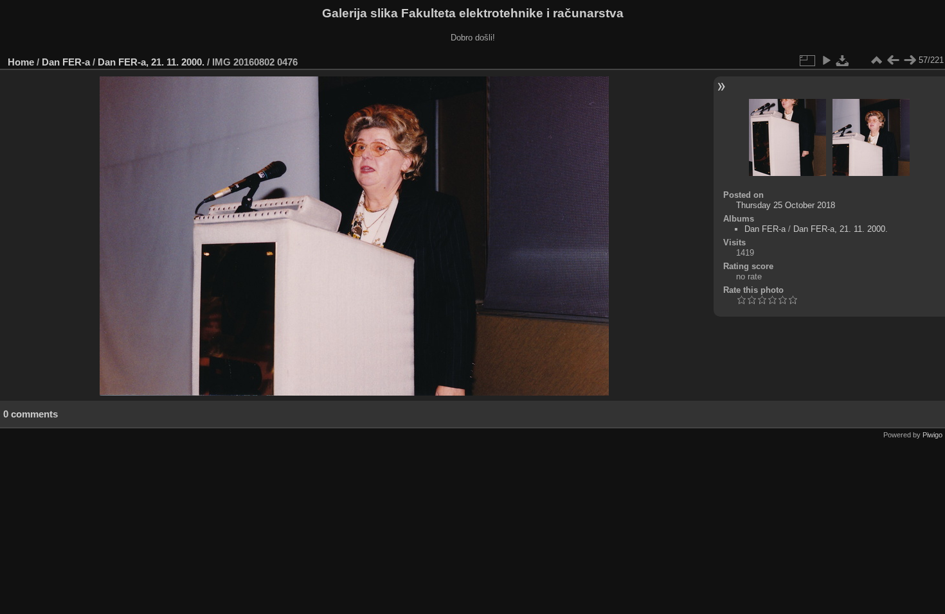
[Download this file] (842, 60)
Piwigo (932, 435)
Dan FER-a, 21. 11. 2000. (151, 62)
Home (21, 62)
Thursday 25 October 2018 (785, 205)
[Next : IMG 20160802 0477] (909, 60)
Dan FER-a (66, 62)
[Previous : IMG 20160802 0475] (893, 60)
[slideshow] (826, 60)
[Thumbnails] (876, 60)
